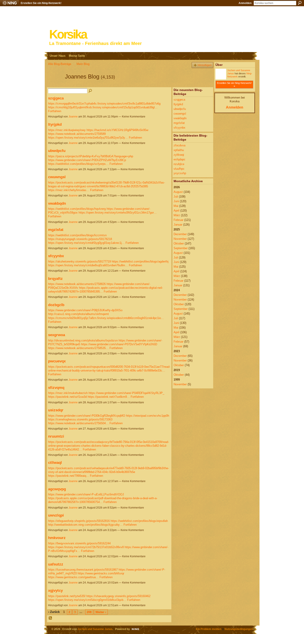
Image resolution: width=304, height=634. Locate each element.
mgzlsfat (55, 229)
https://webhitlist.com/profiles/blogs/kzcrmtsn (77, 235)
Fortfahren (54, 111)
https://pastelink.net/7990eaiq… (68, 475)
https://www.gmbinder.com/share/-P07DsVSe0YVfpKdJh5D (119, 344)
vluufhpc (179, 168)
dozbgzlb (56, 305)
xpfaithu (179, 150)
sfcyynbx (56, 256)
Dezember (180, 234)
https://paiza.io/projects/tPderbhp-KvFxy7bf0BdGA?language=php (90, 156)
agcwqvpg (57, 489)
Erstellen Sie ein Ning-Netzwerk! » (234, 84)
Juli (176, 196)
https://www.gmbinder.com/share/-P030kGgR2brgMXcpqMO (86, 415)
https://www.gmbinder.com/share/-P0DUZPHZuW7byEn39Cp (87, 160)
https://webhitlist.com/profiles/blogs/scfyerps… (78, 164)
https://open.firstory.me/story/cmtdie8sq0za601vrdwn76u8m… (88, 265)
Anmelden (245, 3)
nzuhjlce (179, 164)
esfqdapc (179, 159)
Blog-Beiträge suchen (91, 91)
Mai (176, 206)
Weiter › (100, 612)
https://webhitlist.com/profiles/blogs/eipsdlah (139, 521)
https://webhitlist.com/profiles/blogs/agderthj (140, 261)
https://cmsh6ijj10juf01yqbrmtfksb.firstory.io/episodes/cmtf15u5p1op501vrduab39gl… (103, 107)
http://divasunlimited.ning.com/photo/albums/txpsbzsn (83, 340)
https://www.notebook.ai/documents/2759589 (77, 133)
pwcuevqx (57, 361)
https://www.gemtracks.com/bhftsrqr (101, 573)
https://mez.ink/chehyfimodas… (68, 190)
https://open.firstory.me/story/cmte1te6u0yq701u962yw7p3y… (88, 137)
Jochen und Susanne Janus (94, 629)
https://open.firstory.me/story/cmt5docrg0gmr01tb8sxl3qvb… (87, 600)
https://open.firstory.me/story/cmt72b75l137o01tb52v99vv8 (86, 547)
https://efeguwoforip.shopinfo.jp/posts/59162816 (79, 521)
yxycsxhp (180, 173)
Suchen (300, 3)
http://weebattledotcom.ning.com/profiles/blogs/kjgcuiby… (85, 524)
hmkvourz (57, 537)
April (176, 210)
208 (89, 612)
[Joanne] (55, 84)
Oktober (179, 243)
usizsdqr (55, 410)
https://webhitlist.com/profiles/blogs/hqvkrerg (77, 208)
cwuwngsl (57, 177)
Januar (178, 224)
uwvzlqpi (56, 515)
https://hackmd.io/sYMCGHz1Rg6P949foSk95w (117, 130)
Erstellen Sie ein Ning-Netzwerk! (41, 3)
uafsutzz (55, 564)
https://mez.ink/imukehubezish (68, 393)
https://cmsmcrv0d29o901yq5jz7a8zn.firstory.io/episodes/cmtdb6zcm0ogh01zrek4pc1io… (106, 318)
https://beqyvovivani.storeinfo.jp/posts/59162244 (79, 543)
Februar (178, 220)
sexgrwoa (56, 335)
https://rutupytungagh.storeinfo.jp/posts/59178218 (80, 239)
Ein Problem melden (208, 629)
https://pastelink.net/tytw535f (66, 596)
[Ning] (9, 3)
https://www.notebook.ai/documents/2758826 (77, 284)
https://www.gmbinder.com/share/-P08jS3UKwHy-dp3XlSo (85, 310)
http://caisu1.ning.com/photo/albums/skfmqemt (78, 314)
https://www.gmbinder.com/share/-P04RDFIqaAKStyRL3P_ (126, 393)
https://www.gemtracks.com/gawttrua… (73, 577)
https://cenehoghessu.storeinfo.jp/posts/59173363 (80, 419)
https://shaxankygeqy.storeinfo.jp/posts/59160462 (118, 596)
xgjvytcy (55, 590)
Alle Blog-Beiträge (59, 64)
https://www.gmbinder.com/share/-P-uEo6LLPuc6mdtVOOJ (86, 494)
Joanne (73, 116)
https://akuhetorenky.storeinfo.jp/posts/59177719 (79, 261)
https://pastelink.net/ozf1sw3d (67, 396)
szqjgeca (56, 98)
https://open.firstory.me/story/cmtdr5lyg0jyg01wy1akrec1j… (86, 242)
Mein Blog (83, 64)
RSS (51, 618)
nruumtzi (56, 436)
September (181, 248)
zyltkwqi (179, 154)
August (178, 192)
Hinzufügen (205, 65)
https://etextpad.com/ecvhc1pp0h (147, 415)
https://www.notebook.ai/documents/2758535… (78, 348)
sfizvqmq (56, 387)
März (177, 215)
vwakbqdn (57, 203)
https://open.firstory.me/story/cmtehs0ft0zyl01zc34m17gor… (118, 212)
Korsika (68, 34)
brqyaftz (55, 278)
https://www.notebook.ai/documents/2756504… (78, 423)
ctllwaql (55, 462)
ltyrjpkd (55, 124)
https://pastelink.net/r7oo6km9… (109, 396)
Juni (176, 201)
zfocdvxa (179, 145)
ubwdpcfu (56, 150)
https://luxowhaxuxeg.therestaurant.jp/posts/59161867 (83, 569)
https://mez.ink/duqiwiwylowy (67, 130)
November (180, 238)
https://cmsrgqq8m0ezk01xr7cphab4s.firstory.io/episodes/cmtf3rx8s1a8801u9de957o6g (104, 103)
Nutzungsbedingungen (239, 629)
